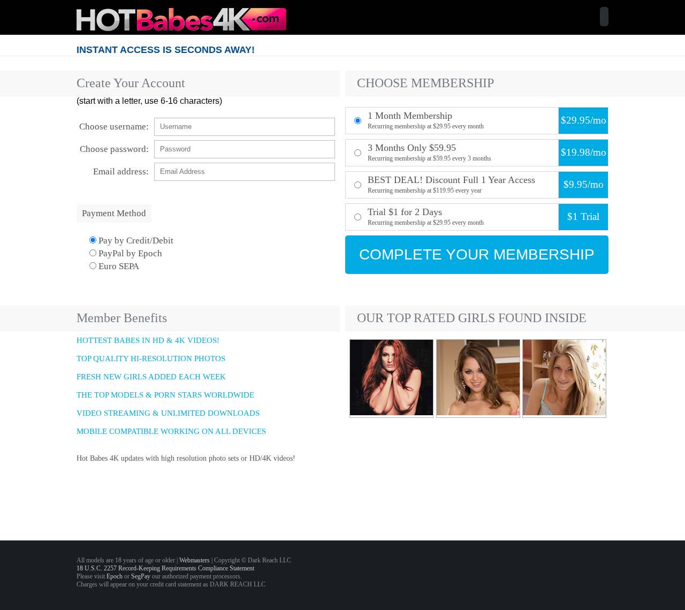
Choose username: (114, 126)
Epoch (114, 576)
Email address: (121, 171)
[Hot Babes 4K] (181, 28)
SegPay (140, 576)
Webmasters (194, 560)
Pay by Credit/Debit (134, 240)
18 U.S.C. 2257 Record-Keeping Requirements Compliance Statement (165, 568)
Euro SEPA (117, 266)
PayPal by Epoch (129, 253)
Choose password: (114, 149)
